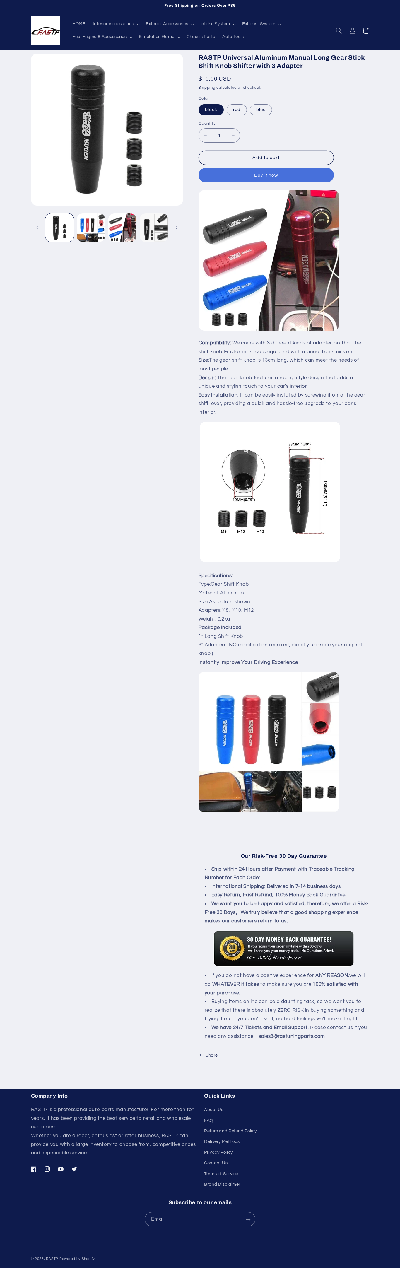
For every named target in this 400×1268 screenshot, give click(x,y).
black (211, 109)
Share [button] (212, 1055)
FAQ (208, 1120)
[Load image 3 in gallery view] (122, 227)
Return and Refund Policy (230, 1131)
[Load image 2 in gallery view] (91, 227)
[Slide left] (37, 227)
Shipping (207, 88)
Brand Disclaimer (222, 1184)
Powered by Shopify (77, 1258)
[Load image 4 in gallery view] (154, 227)
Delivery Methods (222, 1141)
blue (261, 109)
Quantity (207, 124)
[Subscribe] (248, 1219)
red (236, 109)
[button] (115, 24)
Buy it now (266, 175)
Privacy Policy (218, 1152)
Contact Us (216, 1163)
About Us (213, 1110)
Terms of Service (221, 1174)
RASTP (52, 1258)
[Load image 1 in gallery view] (59, 227)
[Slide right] (176, 227)
